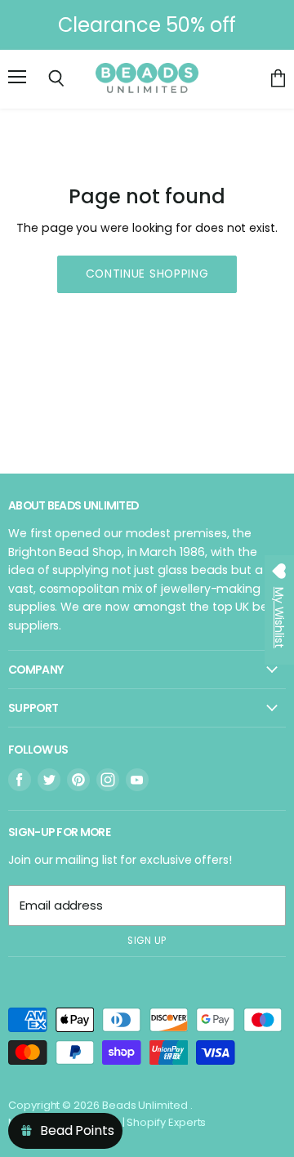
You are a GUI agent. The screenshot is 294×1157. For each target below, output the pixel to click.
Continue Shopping (147, 273)
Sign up (147, 940)
